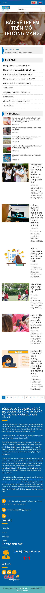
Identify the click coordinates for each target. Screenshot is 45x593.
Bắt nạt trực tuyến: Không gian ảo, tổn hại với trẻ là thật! (37, 254)
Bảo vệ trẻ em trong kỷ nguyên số (36, 288)
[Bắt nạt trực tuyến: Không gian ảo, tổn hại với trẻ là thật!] (15, 256)
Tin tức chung (8, 105)
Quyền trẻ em (8, 97)
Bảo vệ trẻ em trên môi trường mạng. (17, 83)
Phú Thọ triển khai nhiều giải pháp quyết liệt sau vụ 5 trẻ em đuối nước (26, 138)
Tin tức (4, 532)
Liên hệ (4, 541)
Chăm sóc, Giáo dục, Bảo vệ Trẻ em (16, 101)
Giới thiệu (5, 536)
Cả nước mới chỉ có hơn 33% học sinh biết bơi (26, 156)
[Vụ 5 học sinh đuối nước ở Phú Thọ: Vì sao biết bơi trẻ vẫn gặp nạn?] (7, 149)
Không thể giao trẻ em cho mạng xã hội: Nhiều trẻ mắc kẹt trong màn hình (37, 173)
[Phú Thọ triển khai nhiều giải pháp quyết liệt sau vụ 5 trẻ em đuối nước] (7, 140)
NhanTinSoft (22, 591)
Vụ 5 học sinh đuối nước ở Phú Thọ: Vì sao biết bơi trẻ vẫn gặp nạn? (26, 147)
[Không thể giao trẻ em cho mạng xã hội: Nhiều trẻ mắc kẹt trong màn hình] (15, 172)
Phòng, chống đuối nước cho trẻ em (16, 65)
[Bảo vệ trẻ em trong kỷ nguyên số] (15, 292)
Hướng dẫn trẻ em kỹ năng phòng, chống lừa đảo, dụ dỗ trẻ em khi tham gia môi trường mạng (37, 362)
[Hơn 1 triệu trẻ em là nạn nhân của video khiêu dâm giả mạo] (15, 323)
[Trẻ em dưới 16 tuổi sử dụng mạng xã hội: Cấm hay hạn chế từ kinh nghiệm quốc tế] (15, 213)
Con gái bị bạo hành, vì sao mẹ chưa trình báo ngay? (26, 128)
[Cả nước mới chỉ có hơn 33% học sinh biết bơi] (7, 158)
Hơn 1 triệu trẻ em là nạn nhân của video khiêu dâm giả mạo (37, 321)
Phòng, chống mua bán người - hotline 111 (19, 79)
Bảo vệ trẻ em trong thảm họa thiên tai (18, 74)
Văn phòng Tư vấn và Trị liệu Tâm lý (16, 92)
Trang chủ (5, 528)
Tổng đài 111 (8, 88)
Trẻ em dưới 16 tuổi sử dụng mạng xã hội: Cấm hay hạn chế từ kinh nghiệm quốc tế (37, 215)
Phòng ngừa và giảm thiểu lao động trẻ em (19, 70)
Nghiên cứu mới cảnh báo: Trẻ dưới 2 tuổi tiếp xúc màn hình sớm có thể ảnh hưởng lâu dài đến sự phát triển (26, 120)
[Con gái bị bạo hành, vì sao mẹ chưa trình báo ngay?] (7, 131)
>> (42, 397)
